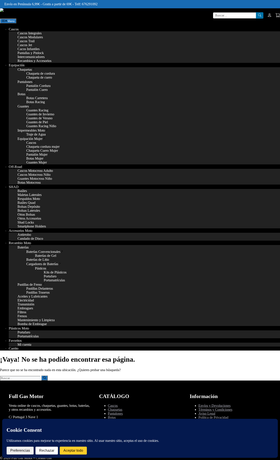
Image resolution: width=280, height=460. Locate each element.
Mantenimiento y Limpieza (36, 320)
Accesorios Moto (20, 231)
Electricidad (26, 300)
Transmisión (26, 304)
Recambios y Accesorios (34, 61)
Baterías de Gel (45, 255)
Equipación (16, 65)
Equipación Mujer (30, 139)
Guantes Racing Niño (41, 126)
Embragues (25, 308)
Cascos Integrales (30, 33)
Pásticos (40, 268)
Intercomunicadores (31, 57)
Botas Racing (35, 102)
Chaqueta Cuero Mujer (42, 150)
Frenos (22, 316)
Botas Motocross (29, 182)
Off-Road (15, 167)
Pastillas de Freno (30, 284)
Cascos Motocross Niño (34, 174)
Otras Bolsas (26, 214)
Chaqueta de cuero (39, 77)
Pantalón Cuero (37, 90)
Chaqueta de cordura (40, 73)
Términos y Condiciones (215, 409)
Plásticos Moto (19, 328)
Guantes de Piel (37, 122)
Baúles (22, 191)
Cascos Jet (25, 45)
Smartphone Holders (32, 226)
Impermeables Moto (31, 130)
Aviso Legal (206, 413)
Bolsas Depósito (29, 206)
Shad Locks (26, 222)
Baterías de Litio (37, 259)
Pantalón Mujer (36, 154)
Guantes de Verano (39, 118)
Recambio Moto (20, 243)
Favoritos (15, 340)
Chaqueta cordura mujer (43, 146)
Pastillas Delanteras (39, 288)
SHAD (14, 187)
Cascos (14, 29)
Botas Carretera (37, 98)
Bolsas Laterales (29, 210)
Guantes (23, 106)
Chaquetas (25, 69)
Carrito (13, 348)
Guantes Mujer (36, 162)
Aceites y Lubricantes (32, 296)
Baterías (23, 247)
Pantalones (25, 82)
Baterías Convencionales (43, 252)
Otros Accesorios (29, 218)
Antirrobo (24, 234)
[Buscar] (259, 15)
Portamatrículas (54, 280)
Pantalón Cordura (38, 86)
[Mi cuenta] (269, 15)
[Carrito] (278, 15)
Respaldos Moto (29, 199)
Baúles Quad (26, 202)
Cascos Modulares (30, 37)
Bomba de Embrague (32, 324)
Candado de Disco (30, 238)
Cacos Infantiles (29, 49)
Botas (21, 94)
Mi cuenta (24, 344)
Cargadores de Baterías (42, 264)
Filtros (22, 312)
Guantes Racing (37, 110)
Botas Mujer (34, 158)
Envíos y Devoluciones (214, 405)
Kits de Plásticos (55, 272)
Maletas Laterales (30, 195)
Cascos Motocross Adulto (35, 171)
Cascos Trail (26, 41)
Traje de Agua (36, 134)
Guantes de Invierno (40, 114)
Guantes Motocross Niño (35, 178)
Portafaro (50, 276)
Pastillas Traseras (38, 292)
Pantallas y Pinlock (31, 53)
